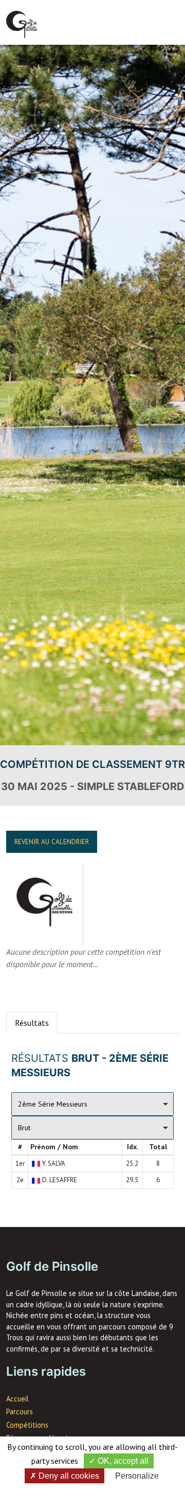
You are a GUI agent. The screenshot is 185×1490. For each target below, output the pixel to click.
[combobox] (92, 1104)
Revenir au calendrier (51, 841)
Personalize (137, 1475)
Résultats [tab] (32, 1023)
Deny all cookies (67, 1475)
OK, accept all (122, 1461)
